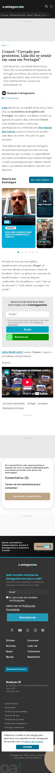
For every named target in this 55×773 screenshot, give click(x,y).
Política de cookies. (33, 741)
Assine (40, 546)
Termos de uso (12, 716)
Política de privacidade (16, 712)
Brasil (30, 15)
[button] (18, 252)
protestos (43, 404)
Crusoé (4, 15)
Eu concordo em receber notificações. (23, 599)
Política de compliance (16, 724)
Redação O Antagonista (21, 93)
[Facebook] (42, 630)
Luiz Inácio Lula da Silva (13, 404)
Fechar (27, 747)
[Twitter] (12, 630)
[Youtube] (20, 630)
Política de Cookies (14, 720)
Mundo (37, 15)
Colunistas (34, 652)
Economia (47, 15)
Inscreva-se (21, 337)
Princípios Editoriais (14, 728)
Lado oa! (32, 646)
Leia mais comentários (27, 496)
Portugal (31, 404)
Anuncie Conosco (16, 669)
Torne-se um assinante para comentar (22, 486)
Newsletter (34, 657)
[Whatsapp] (27, 630)
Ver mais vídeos (40, 180)
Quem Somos (11, 704)
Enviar (27, 329)
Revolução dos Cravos (13, 408)
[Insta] (35, 630)
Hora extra (10, 708)
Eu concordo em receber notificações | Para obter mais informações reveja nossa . (28, 322)
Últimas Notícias (18, 15)
